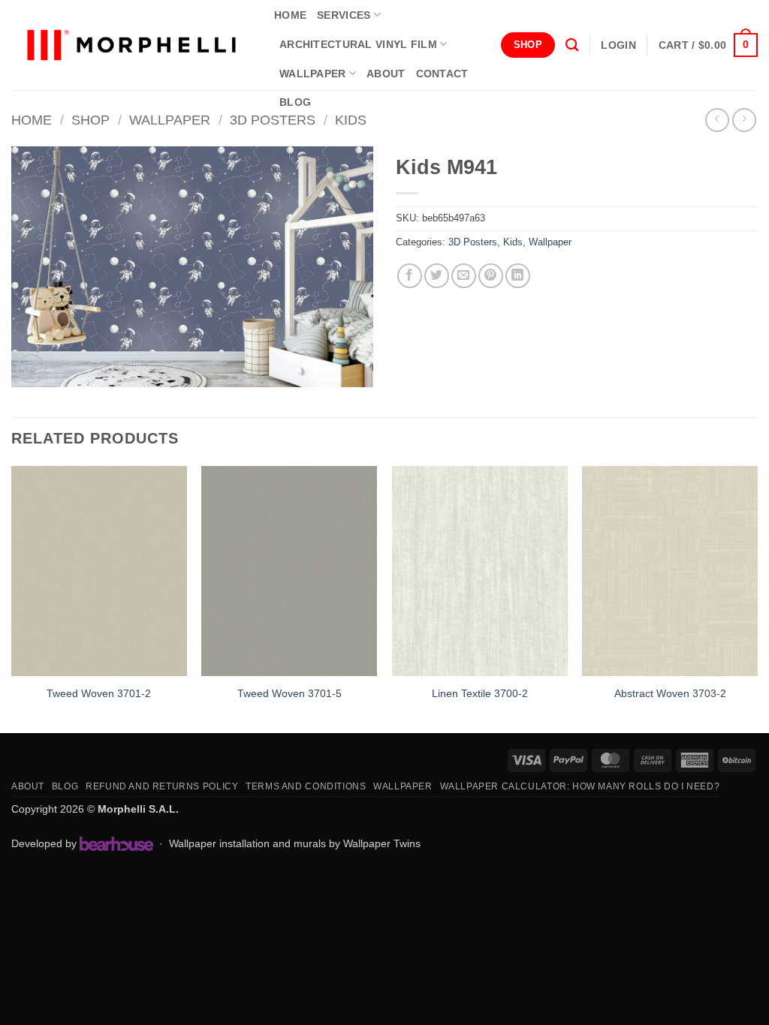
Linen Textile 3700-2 (480, 693)
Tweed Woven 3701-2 (99, 693)
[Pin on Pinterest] (490, 275)
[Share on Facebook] (409, 275)
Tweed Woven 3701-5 (289, 693)
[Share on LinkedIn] (517, 275)
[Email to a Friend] (463, 275)
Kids (350, 120)
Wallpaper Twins (382, 843)
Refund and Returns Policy (162, 786)
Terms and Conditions (306, 786)
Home (31, 120)
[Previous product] (743, 119)
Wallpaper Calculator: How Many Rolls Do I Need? (580, 786)
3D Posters (272, 120)
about (385, 74)
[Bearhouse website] (116, 843)
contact (442, 74)
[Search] (571, 45)
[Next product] (716, 119)
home (290, 15)
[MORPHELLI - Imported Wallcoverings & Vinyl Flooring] (131, 45)
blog (295, 102)
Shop (90, 120)
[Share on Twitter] (436, 275)
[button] (618, 45)
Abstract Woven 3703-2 (670, 693)
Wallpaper (312, 74)
